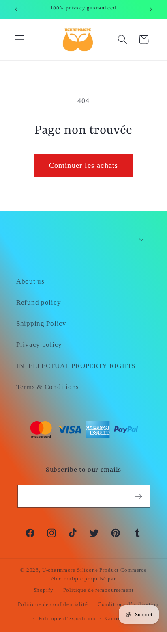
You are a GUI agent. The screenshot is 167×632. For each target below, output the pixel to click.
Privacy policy (39, 344)
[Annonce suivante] (151, 9)
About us (30, 281)
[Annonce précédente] (16, 9)
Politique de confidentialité (53, 604)
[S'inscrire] (139, 496)
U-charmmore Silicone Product (80, 570)
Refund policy (38, 302)
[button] (19, 39)
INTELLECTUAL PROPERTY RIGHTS (75, 366)
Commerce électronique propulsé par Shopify (90, 580)
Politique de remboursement (98, 590)
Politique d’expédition (67, 618)
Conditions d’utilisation (128, 604)
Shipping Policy (41, 323)
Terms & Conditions (47, 387)
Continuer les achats (83, 165)
